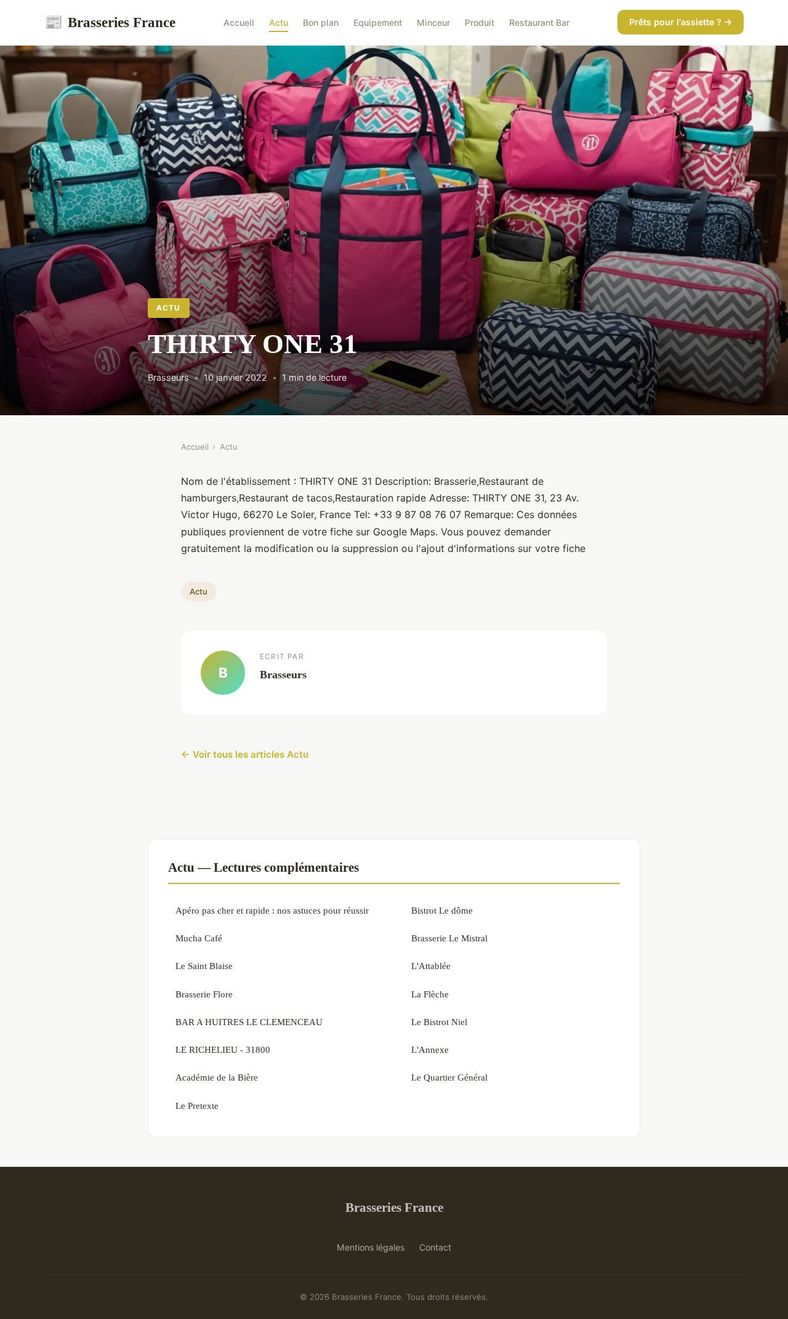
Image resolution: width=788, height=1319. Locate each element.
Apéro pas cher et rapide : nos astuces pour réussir (272, 910)
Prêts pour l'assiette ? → (680, 22)
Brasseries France (109, 22)
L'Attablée (431, 965)
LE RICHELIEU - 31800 (222, 1049)
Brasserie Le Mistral (449, 938)
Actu (278, 22)
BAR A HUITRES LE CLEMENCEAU (249, 1022)
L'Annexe (430, 1049)
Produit (479, 22)
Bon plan (321, 22)
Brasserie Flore (204, 994)
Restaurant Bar (539, 22)
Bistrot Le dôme (442, 910)
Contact (435, 1247)
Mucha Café (198, 938)
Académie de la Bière (216, 1077)
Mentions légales (370, 1247)
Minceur (433, 22)
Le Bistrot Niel (439, 1022)
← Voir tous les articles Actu (244, 754)
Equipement (377, 22)
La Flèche (430, 994)
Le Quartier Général (449, 1077)
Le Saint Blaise (204, 965)
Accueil (238, 22)
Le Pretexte (197, 1105)
